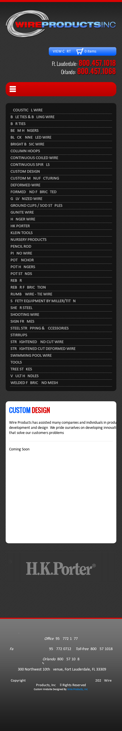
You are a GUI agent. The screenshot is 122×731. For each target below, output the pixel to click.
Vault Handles (24, 376)
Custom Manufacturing (34, 178)
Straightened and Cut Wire (37, 342)
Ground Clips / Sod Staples (36, 206)
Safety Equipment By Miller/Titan (43, 301)
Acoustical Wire (26, 110)
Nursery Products (28, 240)
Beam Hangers (24, 131)
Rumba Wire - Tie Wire (31, 294)
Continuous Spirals (30, 165)
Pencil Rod (20, 247)
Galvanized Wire (26, 199)
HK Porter (20, 226)
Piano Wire (21, 253)
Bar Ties (18, 124)
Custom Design (25, 172)
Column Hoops (25, 151)
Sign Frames (22, 321)
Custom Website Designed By (50, 689)
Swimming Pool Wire (31, 356)
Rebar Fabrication (28, 287)
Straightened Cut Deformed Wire (42, 349)
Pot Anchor (22, 260)
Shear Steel (21, 308)
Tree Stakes (21, 369)
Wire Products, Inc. (78, 689)
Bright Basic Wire (27, 144)
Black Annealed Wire (30, 137)
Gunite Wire (22, 212)
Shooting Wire (24, 315)
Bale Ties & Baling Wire (32, 117)
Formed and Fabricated (33, 192)
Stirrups (18, 335)
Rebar (16, 281)
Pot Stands (21, 274)
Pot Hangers (22, 267)
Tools (16, 362)
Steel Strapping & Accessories (39, 328)
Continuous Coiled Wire (34, 158)
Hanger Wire (22, 219)
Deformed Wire (25, 185)
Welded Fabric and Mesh (34, 383)
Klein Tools (21, 233)
